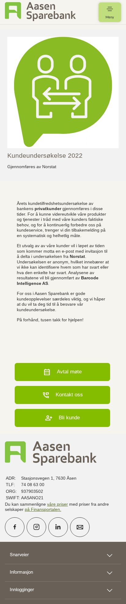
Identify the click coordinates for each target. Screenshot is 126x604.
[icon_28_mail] (80, 527)
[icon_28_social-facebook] (14, 527)
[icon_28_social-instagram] (36, 527)
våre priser (57, 504)
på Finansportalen (42, 509)
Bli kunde (62, 418)
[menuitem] (40, 12)
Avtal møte (62, 372)
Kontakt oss (62, 395)
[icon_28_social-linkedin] (58, 527)
